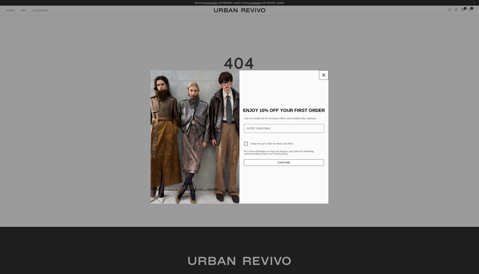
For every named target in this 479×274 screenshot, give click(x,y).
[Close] (323, 75)
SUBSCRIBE (283, 162)
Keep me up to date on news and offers (272, 143)
